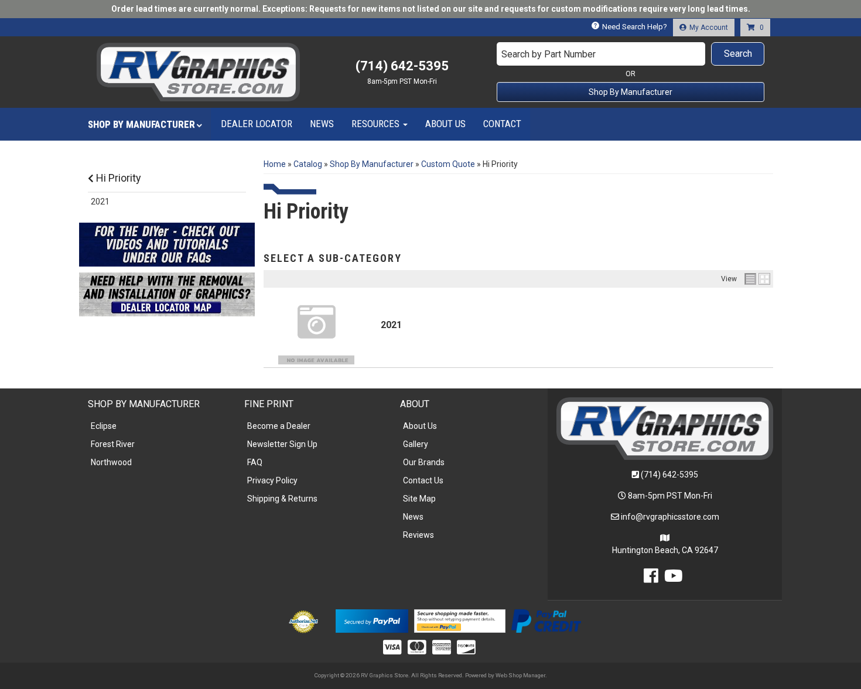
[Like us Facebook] (651, 579)
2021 (391, 324)
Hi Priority (117, 178)
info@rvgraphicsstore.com (670, 516)
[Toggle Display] (757, 279)
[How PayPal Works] (372, 620)
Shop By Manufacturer (630, 92)
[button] (631, 54)
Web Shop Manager (520, 675)
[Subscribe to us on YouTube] (673, 579)
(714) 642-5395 (669, 474)
